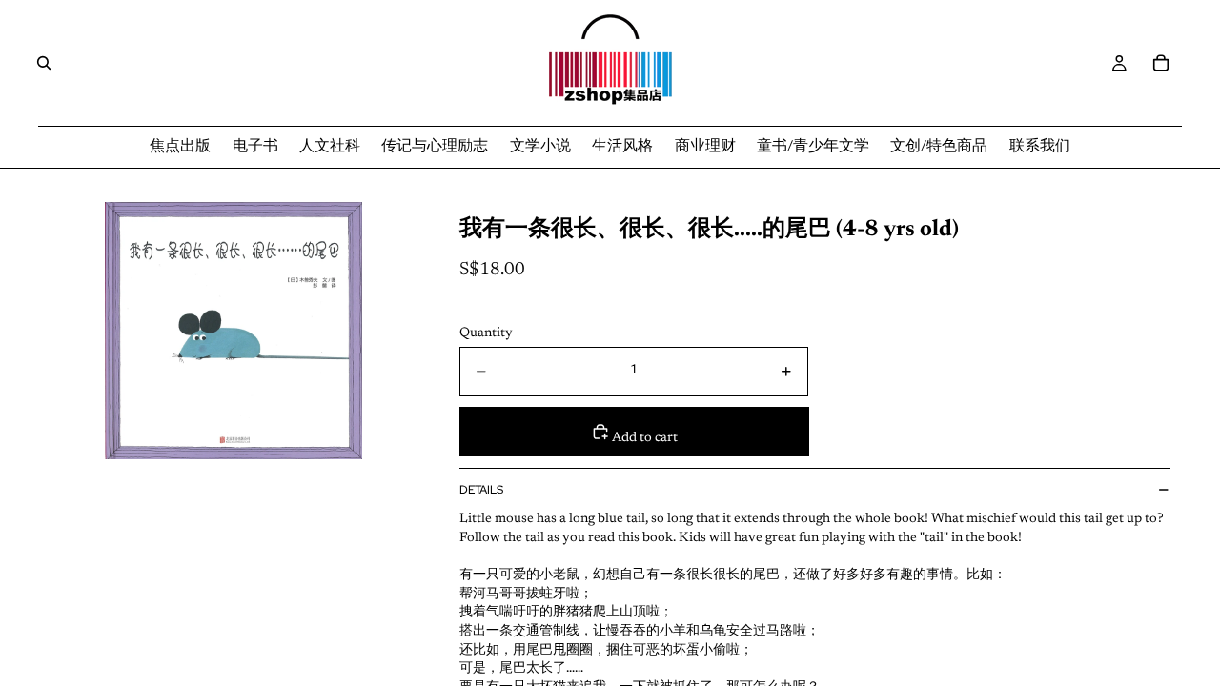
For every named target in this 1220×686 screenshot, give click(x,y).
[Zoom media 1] (233, 330)
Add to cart (644, 438)
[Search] (44, 63)
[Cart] (1161, 63)
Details (481, 489)
